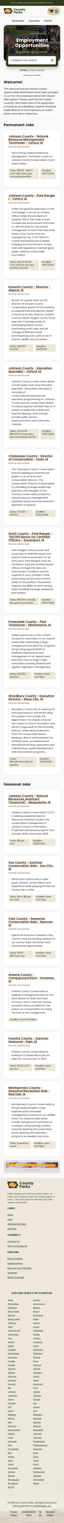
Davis (36, 1346)
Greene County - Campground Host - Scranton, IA (31, 978)
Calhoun (12, 1323)
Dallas (11, 1346)
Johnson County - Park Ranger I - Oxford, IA (31, 197)
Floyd (35, 1361)
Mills (10, 1422)
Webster (37, 1475)
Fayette (11, 1361)
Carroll (36, 1323)
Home (25, 33)
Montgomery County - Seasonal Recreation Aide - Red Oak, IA (29, 1091)
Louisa (36, 1407)
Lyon (35, 1410)
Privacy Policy (14, 1513)
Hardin (36, 1376)
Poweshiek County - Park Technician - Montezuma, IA (29, 623)
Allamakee (13, 1304)
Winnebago (13, 1479)
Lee (35, 1403)
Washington (39, 1472)
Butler (36, 1319)
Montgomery (14, 1430)
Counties (34, 21)
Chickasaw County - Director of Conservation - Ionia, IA (30, 457)
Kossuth (11, 1403)
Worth (36, 1483)
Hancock (12, 1376)
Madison (12, 1414)
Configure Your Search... (24, 60)
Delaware (38, 1349)
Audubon (12, 1307)
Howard (12, 1384)
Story (10, 1460)
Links (9, 1219)
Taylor (11, 1464)
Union (36, 1464)
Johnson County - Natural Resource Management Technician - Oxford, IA (28, 139)
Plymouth (12, 1441)
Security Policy (50, 1513)
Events (48, 21)
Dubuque (12, 1357)
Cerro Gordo (14, 1330)
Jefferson (12, 1395)
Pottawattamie (40, 1445)
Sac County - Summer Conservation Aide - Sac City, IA (30, 865)
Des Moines (13, 1353)
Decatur (12, 1349)
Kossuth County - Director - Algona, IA (29, 288)
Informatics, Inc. (42, 1505)
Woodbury (13, 1483)
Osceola (37, 1433)
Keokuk (36, 1399)
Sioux (35, 1456)
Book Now (18, 21)
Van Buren (13, 1468)
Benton (36, 1307)
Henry (36, 1380)
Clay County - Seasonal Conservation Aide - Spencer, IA (30, 921)
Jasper (36, 1391)
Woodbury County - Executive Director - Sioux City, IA (31, 697)
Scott (35, 1452)
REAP (40, 1513)
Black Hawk (13, 1311)
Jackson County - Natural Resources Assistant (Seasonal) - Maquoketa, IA (29, 799)
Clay (10, 1338)
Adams (36, 1300)
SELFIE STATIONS (15, 1277)
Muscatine (38, 1430)
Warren (11, 1472)
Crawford (37, 1342)
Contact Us (13, 1241)
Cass (10, 1326)
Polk (10, 1445)
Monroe (37, 1426)
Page (10, 1437)
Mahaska (37, 1414)
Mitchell (36, 1422)
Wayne (11, 1475)
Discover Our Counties (19, 1268)
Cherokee (38, 1330)
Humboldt (38, 1384)
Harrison (12, 1380)
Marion (11, 1418)
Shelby (11, 1456)
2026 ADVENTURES (16, 1224)
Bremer (11, 1315)
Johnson (37, 1395)
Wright (11, 1487)
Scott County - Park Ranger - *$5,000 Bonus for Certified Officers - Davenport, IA (30, 536)
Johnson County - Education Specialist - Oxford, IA (30, 369)
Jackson (12, 1391)
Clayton (37, 1338)
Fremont (37, 1365)
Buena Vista (13, 1319)
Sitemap (12, 1228)
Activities (12, 1272)
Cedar (36, 1326)
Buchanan (38, 1315)
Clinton (11, 1342)
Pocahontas (39, 1441)
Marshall (37, 1418)
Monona (12, 1426)
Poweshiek (13, 1449)
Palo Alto (37, 1437)
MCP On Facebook (17, 1246)
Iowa (35, 1387)
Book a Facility (15, 1258)
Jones (11, 1399)
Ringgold (37, 1449)
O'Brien (11, 1433)
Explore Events (15, 1263)
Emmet (36, 1357)
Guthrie (11, 1372)
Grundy (36, 1368)
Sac (10, 1452)
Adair (10, 1300)
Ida (9, 1387)
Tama (36, 1460)
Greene (11, 1368)
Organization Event (29, 1513)
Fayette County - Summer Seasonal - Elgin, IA (28, 1040)
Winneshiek (38, 1479)
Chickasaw (13, 1334)
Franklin (11, 1365)
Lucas (11, 1410)
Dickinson (38, 1353)
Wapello (37, 1468)
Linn (10, 1407)
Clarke (36, 1334)
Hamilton (37, 1372)
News (10, 1214)
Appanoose (39, 1304)
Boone (36, 1311)
